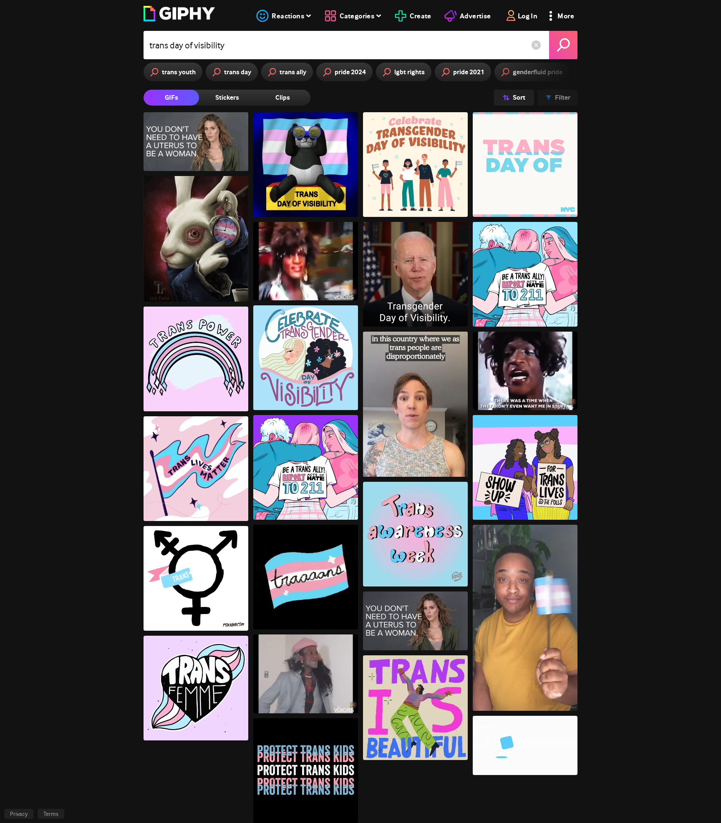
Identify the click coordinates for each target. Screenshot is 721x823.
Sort (519, 97)
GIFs (171, 97)
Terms (50, 813)
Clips (282, 97)
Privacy (19, 813)
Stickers (227, 97)
